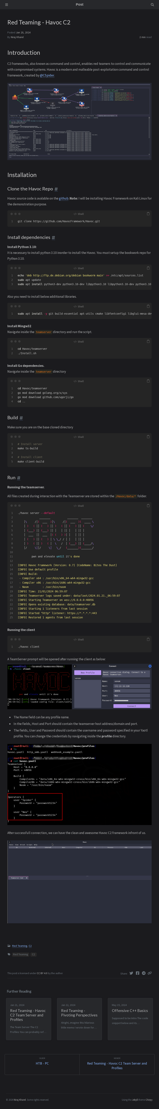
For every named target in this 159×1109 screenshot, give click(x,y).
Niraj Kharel (17, 37)
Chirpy (149, 1099)
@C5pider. (47, 75)
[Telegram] (144, 973)
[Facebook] (138, 973)
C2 (30, 946)
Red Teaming (19, 946)
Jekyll (135, 1099)
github (63, 198)
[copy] (148, 213)
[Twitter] (131, 973)
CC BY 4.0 (42, 973)
